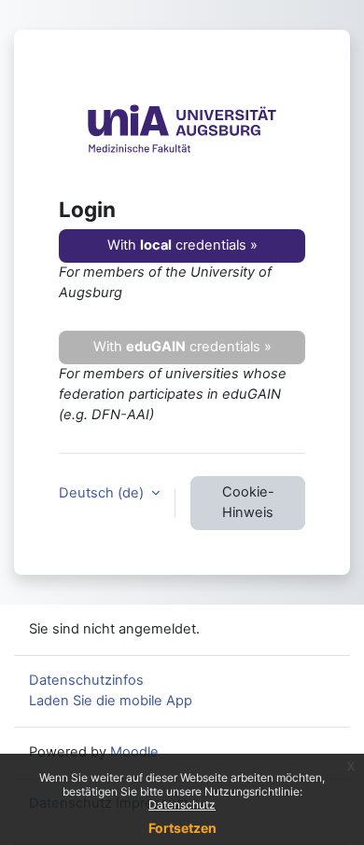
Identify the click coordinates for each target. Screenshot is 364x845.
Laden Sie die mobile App (110, 700)
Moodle (134, 751)
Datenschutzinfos (86, 680)
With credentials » (182, 245)
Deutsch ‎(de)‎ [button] (103, 492)
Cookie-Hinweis (248, 502)
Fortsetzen (182, 828)
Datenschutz (182, 804)
